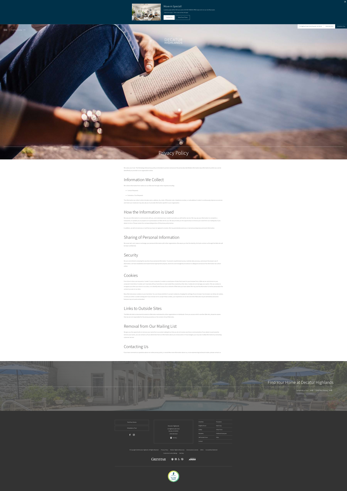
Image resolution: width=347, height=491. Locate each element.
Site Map (181, 453)
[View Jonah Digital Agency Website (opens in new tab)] (192, 459)
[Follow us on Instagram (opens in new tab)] (134, 435)
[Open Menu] (5, 30)
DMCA (201, 450)
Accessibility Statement (211, 450)
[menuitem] (206, 422)
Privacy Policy (164, 450)
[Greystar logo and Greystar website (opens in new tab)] (158, 460)
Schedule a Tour (302, 390)
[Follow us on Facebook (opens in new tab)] (130, 435)
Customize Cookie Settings (170, 453)
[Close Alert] (345, 2)
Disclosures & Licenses (192, 450)
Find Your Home (16, 30)
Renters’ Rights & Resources (177, 450)
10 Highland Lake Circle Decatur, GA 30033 (173, 430)
